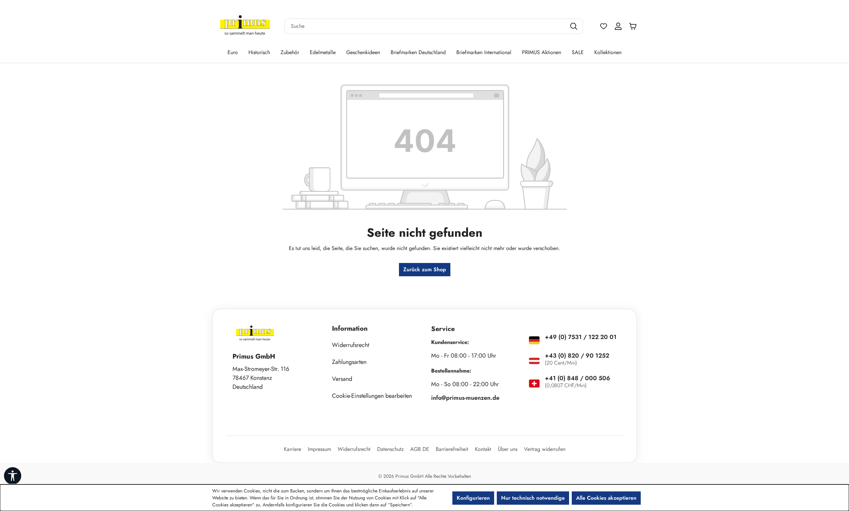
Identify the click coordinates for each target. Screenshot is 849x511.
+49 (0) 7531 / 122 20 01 (581, 337)
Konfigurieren (473, 498)
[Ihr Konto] (618, 26)
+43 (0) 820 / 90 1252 (577, 355)
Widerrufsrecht (350, 345)
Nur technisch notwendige (533, 498)
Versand (342, 379)
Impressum (319, 449)
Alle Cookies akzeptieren (606, 498)
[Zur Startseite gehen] (245, 26)
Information (350, 328)
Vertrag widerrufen (544, 449)
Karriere (292, 449)
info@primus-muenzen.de (465, 397)
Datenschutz (390, 449)
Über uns (507, 449)
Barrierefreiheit (452, 449)
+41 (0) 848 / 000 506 (577, 378)
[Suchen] (574, 26)
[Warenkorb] (634, 26)
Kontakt (483, 449)
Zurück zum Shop (424, 269)
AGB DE (419, 449)
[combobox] (425, 26)
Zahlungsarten (349, 362)
